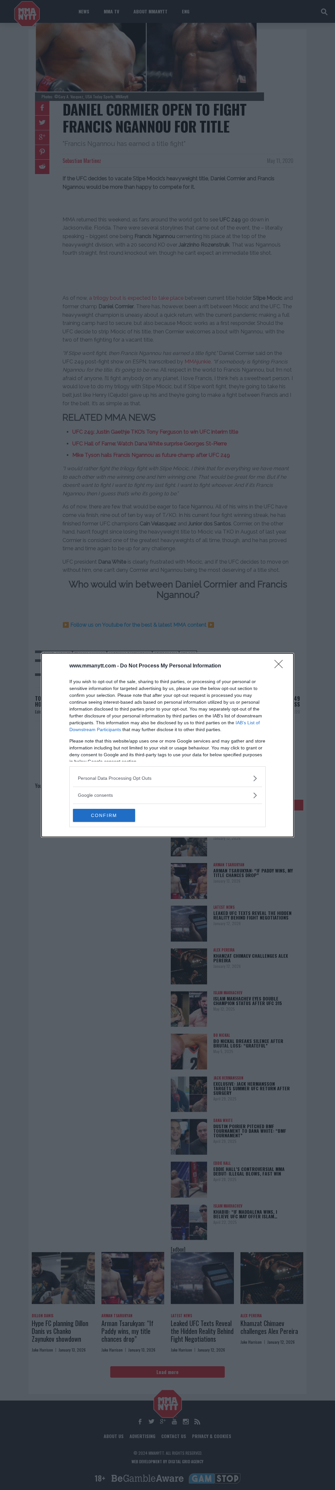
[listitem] (167, 778)
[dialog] (167, 745)
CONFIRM (104, 815)
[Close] (280, 666)
